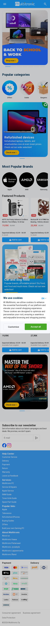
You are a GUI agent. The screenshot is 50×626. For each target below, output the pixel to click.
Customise (13, 327)
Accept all (36, 326)
